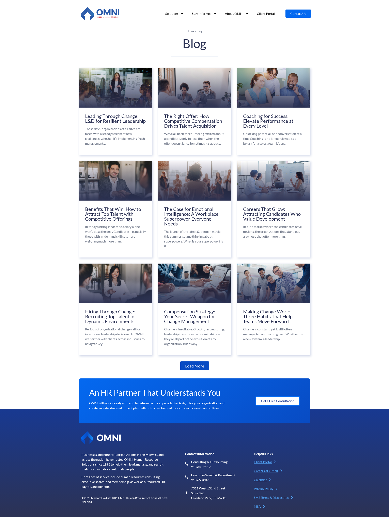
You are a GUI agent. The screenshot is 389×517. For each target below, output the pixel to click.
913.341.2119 (201, 467)
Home (190, 31)
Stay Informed (202, 13)
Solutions (171, 13)
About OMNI (234, 13)
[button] (194, 365)
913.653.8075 (201, 480)
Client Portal (266, 13)
